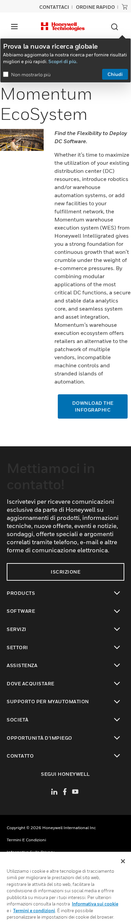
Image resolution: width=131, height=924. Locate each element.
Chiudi (115, 74)
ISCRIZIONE (65, 572)
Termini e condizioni (26, 839)
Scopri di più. (62, 61)
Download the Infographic (93, 406)
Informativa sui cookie (95, 903)
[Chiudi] (123, 861)
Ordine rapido (95, 7)
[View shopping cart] (125, 7)
